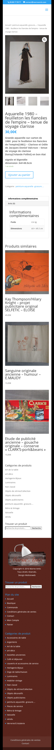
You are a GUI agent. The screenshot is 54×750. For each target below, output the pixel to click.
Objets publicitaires (14, 499)
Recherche (36, 528)
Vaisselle (9, 512)
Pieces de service (15, 706)
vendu (8, 516)
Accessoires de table (16, 637)
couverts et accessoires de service (22, 663)
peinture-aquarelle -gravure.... (24, 25)
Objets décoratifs (13, 495)
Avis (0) (11, 203)
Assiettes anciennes (16, 655)
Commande (12, 607)
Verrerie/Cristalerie (16, 723)
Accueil (8, 25)
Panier (10, 624)
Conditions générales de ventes (21, 611)
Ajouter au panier (19, 175)
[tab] (27, 198)
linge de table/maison (17, 672)
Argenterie (12, 642)
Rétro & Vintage (12, 508)
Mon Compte (13, 620)
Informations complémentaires (23, 198)
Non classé (10, 486)
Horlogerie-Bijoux (13, 478)
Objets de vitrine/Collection (17, 491)
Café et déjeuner (15, 659)
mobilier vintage (14, 680)
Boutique (11, 603)
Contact (10, 616)
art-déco (9, 474)
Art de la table (11, 469)
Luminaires (10, 482)
